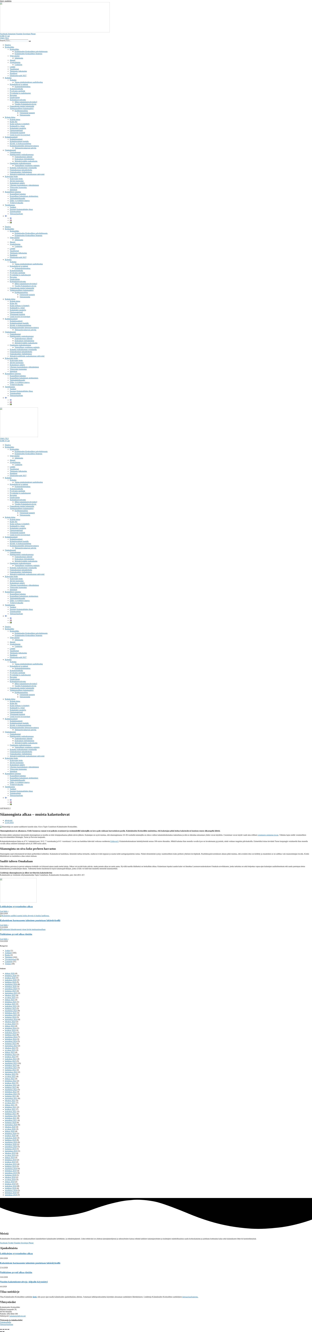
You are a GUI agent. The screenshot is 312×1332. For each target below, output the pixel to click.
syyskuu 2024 (10, 1024)
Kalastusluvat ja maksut (19, 84)
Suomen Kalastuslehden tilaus (21, 209)
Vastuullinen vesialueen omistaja (27, 165)
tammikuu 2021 (11, 1120)
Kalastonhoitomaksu (22, 87)
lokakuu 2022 (10, 1074)
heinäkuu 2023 (10, 1054)
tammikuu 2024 (11, 1041)
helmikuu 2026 (10, 987)
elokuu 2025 (10, 1000)
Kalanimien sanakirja (18, 128)
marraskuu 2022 (11, 1072)
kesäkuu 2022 (10, 1083)
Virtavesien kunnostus (18, 187)
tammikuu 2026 (11, 989)
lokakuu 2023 (10, 1048)
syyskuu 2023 (10, 1050)
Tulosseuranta (25, 115)
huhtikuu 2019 (10, 1166)
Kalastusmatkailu (16, 89)
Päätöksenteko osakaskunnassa (22, 155)
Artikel (7, 951)
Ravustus (13, 95)
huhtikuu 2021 (10, 1114)
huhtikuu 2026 (10, 982)
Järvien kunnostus (17, 181)
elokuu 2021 (10, 1105)
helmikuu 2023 (10, 1065)
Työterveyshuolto (16, 203)
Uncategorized (10, 959)
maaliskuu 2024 (11, 1037)
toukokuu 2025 (11, 1006)
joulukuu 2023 (10, 1044)
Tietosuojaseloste (16, 214)
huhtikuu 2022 (10, 1087)
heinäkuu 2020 (10, 1133)
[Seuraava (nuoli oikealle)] (3, 1331)
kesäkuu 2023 (10, 1057)
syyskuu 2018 (10, 1179)
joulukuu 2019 (10, 1149)
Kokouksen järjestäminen (24, 159)
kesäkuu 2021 (10, 1109)
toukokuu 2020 (11, 1138)
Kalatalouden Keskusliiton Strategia (28, 54)
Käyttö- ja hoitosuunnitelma (20, 144)
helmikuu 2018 (10, 1193)
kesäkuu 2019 (10, 1162)
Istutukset (13, 190)
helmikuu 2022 (10, 1092)
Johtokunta (19, 58)
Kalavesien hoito (11, 176)
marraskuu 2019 (11, 1151)
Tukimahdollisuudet (17, 198)
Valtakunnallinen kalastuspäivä (21, 108)
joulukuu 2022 (10, 1070)
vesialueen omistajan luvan (268, 835)
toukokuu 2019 (11, 1164)
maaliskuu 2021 (11, 1116)
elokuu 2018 (10, 1182)
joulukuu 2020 (10, 1122)
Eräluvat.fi (114, 841)
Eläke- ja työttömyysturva (19, 201)
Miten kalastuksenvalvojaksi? (26, 102)
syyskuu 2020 (10, 1129)
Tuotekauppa (10, 205)
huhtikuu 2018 (10, 1188)
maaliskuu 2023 (11, 1063)
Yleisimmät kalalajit (27, 113)
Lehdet (12, 67)
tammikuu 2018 (11, 1195)
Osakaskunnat (10, 150)
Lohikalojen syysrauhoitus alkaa (16, 906)
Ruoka (7, 955)
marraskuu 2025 (11, 993)
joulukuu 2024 (10, 1017)
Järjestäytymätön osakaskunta (26, 161)
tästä (35, 1297)
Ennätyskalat (15, 97)
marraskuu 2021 (11, 1098)
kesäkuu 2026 (10, 978)
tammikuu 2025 (11, 1015)
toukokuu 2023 (11, 1059)
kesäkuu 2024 (10, 1030)
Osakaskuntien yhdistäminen (21, 172)
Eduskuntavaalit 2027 (18, 76)
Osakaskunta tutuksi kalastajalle (22, 106)
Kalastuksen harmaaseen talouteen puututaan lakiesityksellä (30, 920)
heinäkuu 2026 (10, 976)
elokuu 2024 (10, 1026)
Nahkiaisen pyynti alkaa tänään (16, 934)
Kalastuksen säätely (17, 183)
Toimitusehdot (15, 212)
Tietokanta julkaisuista (18, 71)
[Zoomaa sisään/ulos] (1, 1329)
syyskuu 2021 (10, 1103)
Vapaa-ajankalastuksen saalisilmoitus (29, 82)
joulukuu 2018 (10, 1175)
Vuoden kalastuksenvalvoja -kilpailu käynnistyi (24, 1281)
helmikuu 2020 (10, 1144)
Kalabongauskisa (21, 111)
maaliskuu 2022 (11, 1090)
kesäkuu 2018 (10, 1184)
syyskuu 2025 (10, 997)
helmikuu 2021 (10, 1118)
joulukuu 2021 (10, 1096)
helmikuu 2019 (10, 1171)
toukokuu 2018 (11, 1186)
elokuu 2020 (10, 1131)
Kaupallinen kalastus (13, 192)
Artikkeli (8, 953)
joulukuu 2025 (10, 991)
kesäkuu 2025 (10, 1004)
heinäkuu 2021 (10, 1107)
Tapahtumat (14, 69)
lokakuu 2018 (10, 1177)
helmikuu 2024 (10, 1039)
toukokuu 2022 (11, 1085)
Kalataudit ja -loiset (17, 126)
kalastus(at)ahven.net (18, 1316)
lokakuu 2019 (10, 1153)
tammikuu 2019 (11, 1173)
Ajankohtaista (15, 62)
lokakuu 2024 (10, 1022)
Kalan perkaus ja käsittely (19, 124)
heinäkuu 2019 (10, 1160)
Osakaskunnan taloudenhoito (21, 170)
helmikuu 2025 (10, 1013)
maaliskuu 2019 (11, 1169)
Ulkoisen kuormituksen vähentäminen (24, 185)
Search (2, 40)
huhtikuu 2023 (10, 1061)
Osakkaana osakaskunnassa (20, 163)
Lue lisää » (4, 911)
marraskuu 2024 (11, 1019)
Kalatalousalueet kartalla (19, 141)
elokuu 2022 (10, 1079)
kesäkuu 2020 (10, 1136)
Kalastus (8, 78)
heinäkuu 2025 (10, 1002)
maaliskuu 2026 (11, 984)
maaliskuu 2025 (11, 1011)
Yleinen (8, 964)
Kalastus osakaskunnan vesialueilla (23, 168)
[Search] (30, 41)
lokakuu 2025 (10, 995)
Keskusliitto (9, 47)
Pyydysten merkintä (17, 91)
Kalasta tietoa (10, 117)
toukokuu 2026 (11, 980)
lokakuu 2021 (10, 1101)
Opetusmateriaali (16, 130)
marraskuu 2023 (11, 1046)
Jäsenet (12, 60)
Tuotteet (13, 207)
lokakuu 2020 (10, 1127)
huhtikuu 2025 (10, 1008)
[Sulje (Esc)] (8, 1329)
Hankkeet (13, 73)
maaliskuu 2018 (11, 1190)
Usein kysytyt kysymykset (20, 135)
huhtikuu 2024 (10, 1035)
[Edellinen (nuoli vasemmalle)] (1, 1331)
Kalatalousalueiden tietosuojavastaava (24, 146)
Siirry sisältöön (5, 1)
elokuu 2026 (10, 973)
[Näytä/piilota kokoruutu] (3, 1329)
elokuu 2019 (10, 1158)
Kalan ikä (13, 122)
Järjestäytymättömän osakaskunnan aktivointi (27, 174)
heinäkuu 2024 (10, 1028)
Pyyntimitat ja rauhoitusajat (20, 93)
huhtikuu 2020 (10, 1140)
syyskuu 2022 (10, 1076)
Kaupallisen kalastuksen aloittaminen (24, 196)
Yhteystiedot (15, 56)
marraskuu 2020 (11, 1125)
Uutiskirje (18, 65)
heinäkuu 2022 (10, 1081)
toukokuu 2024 (11, 1033)
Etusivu (8, 45)
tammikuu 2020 (11, 1147)
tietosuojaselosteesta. (190, 1297)
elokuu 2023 (10, 1052)
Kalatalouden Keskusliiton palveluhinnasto (31, 51)
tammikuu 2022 (11, 1094)
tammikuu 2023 (11, 1068)
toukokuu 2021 (11, 1112)
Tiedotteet (8, 957)
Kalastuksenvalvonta (18, 100)
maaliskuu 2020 (11, 1142)
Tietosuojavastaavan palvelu (25, 148)
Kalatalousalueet (11, 137)
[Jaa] (6, 1329)
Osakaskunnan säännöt (23, 157)
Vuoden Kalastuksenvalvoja (25, 104)
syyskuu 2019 (10, 1155)
